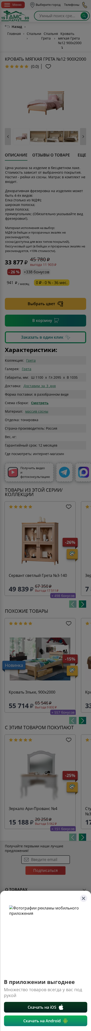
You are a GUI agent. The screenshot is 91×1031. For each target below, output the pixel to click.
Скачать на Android (42, 1020)
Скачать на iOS (42, 1007)
